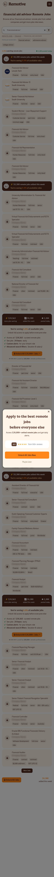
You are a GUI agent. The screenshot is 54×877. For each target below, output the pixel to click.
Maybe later (27, 461)
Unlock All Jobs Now (27, 455)
